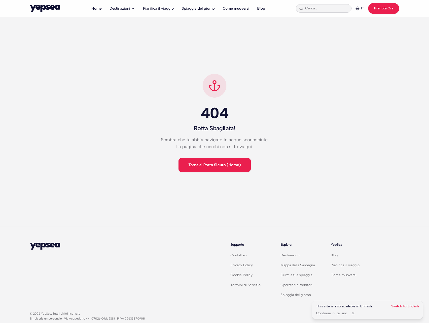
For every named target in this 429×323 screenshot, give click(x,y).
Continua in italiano (331, 313)
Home (96, 8)
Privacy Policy (241, 265)
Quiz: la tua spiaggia (296, 275)
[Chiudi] (353, 313)
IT (362, 8)
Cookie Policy (241, 275)
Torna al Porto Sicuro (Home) (214, 164)
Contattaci (238, 255)
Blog (261, 8)
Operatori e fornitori (297, 285)
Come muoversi (236, 8)
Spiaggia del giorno (198, 8)
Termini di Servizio (245, 285)
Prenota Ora (383, 8)
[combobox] (326, 8)
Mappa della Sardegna (298, 265)
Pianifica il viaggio (158, 8)
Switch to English (405, 306)
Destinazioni (119, 8)
